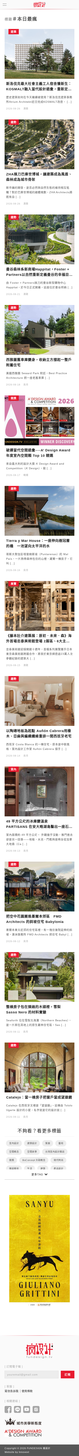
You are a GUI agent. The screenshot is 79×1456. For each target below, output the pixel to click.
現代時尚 (58, 1160)
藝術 (60, 1143)
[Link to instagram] (36, 1410)
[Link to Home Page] (39, 4)
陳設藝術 (14, 1168)
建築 (42, 1168)
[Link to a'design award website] (23, 1433)
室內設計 (14, 1143)
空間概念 (14, 1151)
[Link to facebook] (8, 1410)
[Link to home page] (39, 1350)
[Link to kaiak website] (23, 1421)
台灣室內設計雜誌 (54, 1151)
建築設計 (32, 1143)
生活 (29, 1168)
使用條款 (27, 1391)
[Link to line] (17, 1410)
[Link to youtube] (26, 1410)
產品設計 (58, 1168)
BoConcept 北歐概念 (33, 1160)
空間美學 (32, 1151)
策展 (47, 1143)
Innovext (24, 1452)
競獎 (11, 1160)
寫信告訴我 (12, 1391)
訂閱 (68, 1374)
